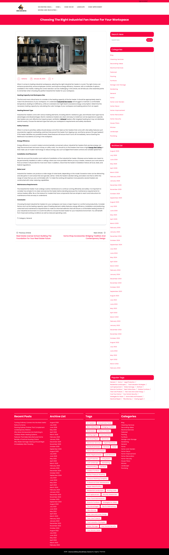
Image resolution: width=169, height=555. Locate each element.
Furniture (113, 81)
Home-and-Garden (117, 102)
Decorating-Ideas (44, 7)
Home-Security (115, 119)
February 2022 (115, 368)
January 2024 (115, 274)
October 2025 (115, 194)
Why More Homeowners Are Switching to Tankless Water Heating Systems (28, 433)
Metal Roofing (92, 467)
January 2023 (115, 325)
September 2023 (116, 291)
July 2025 (113, 206)
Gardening (114, 89)
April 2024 (113, 262)
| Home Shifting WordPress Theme (80, 552)
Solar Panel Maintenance (96, 498)
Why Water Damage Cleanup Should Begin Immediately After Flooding (29, 443)
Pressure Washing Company (97, 479)
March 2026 (114, 172)
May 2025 (113, 215)
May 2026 (113, 164)
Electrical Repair (115, 399)
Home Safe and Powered (134, 397)
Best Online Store (129, 389)
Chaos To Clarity (104, 431)
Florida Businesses (93, 447)
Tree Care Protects (116, 392)
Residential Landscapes (118, 385)
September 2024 (116, 245)
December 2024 (116, 236)
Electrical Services (116, 68)
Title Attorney (127, 399)
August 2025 (114, 202)
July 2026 (113, 155)
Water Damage (129, 387)
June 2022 (114, 351)
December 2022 (116, 330)
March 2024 (114, 266)
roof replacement (116, 387)
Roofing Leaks (112, 490)
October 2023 (115, 287)
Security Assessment (110, 494)
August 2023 (114, 296)
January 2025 (115, 232)
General (29, 218)
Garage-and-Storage (118, 85)
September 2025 (116, 198)
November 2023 (115, 283)
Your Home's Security (130, 394)
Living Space (106, 459)
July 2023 (113, 300)
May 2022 (113, 355)
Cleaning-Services (117, 59)
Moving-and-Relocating (47, 10)
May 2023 (113, 308)
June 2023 (114, 304)
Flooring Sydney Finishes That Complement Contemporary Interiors (29, 428)
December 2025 (116, 185)
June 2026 (114, 160)
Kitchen (113, 127)
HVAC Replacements (94, 455)
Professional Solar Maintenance (98, 483)
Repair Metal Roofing (94, 486)
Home (58, 7)
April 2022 (113, 359)
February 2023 (115, 321)
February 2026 (115, 177)
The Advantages (92, 506)
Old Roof (139, 387)
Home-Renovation (116, 115)
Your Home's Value (93, 530)
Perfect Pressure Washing (96, 475)
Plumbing (113, 136)
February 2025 (115, 228)
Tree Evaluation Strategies (136, 385)
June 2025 (114, 211)
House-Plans (114, 123)
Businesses (91, 431)
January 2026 (115, 181)
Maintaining (106, 463)
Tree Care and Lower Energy (134, 392)
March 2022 (114, 364)
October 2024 (115, 240)
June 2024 (114, 253)
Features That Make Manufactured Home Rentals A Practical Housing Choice (28, 438)
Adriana (24, 79)
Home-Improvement (95, 7)
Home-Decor (68, 7)
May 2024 (113, 257)
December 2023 (116, 279)
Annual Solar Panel (104, 423)
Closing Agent (138, 399)
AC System (91, 423)
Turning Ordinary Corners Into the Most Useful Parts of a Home (30, 424)
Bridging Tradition (108, 427)
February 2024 (115, 270)
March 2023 (114, 317)
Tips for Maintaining (109, 506)
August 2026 (114, 151)
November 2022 (115, 334)
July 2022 (113, 347)
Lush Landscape (92, 463)
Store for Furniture (116, 389)
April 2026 (113, 168)
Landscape (81, 7)
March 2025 (114, 223)
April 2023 (113, 313)
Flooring (113, 76)
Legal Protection (129, 382)
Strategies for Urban (116, 397)
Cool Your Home (115, 394)
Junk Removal (110, 455)
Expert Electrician (110, 443)
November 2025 (116, 189)
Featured (113, 72)
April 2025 (113, 219)
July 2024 (113, 249)
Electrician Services (94, 443)
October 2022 (115, 338)
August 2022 (114, 342)
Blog (111, 55)
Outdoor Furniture (143, 389)
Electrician (105, 439)
